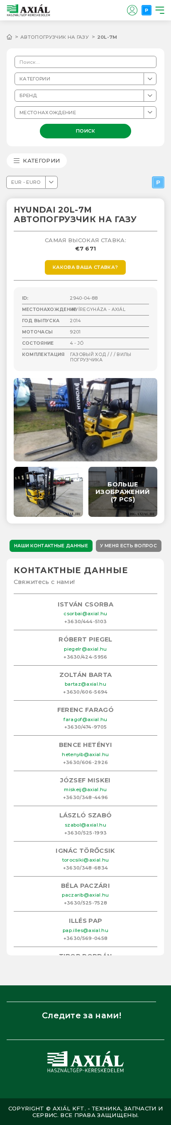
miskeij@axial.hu (85, 789)
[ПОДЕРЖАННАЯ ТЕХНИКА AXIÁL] (13, 37)
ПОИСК (85, 130)
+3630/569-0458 (86, 938)
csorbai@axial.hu (85, 613)
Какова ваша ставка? (85, 267)
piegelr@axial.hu (85, 649)
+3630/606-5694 (85, 692)
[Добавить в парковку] (158, 182)
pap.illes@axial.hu (85, 930)
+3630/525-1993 (85, 833)
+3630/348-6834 (85, 868)
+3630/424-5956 (85, 657)
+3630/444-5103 (85, 621)
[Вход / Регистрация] (132, 10)
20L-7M (107, 37)
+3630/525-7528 (85, 903)
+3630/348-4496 (85, 797)
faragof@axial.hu (85, 719)
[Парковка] (146, 10)
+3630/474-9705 (85, 727)
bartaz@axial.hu (85, 684)
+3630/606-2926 (85, 762)
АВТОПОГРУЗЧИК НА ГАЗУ (54, 37)
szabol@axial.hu (85, 825)
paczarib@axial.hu (85, 895)
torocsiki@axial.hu (85, 860)
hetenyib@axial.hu (85, 754)
